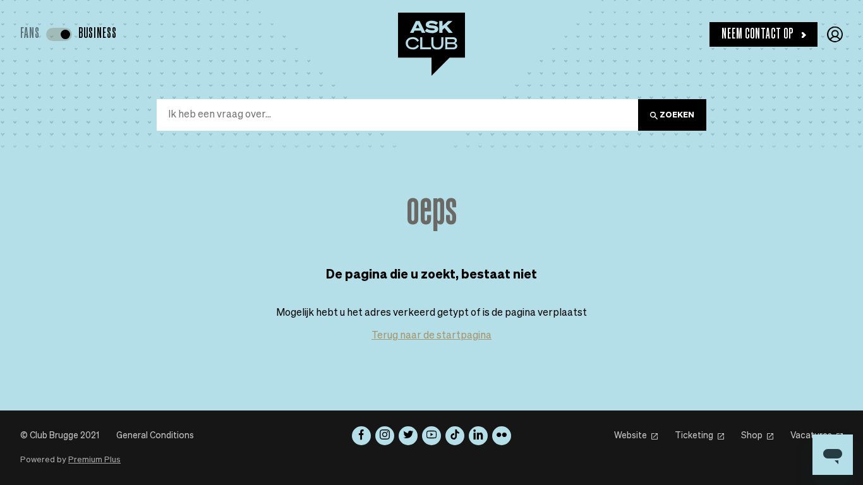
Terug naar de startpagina (431, 336)
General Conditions (155, 435)
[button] (835, 34)
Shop (752, 435)
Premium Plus (94, 460)
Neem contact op (757, 34)
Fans (30, 34)
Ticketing (694, 435)
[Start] (431, 44)
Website (630, 435)
